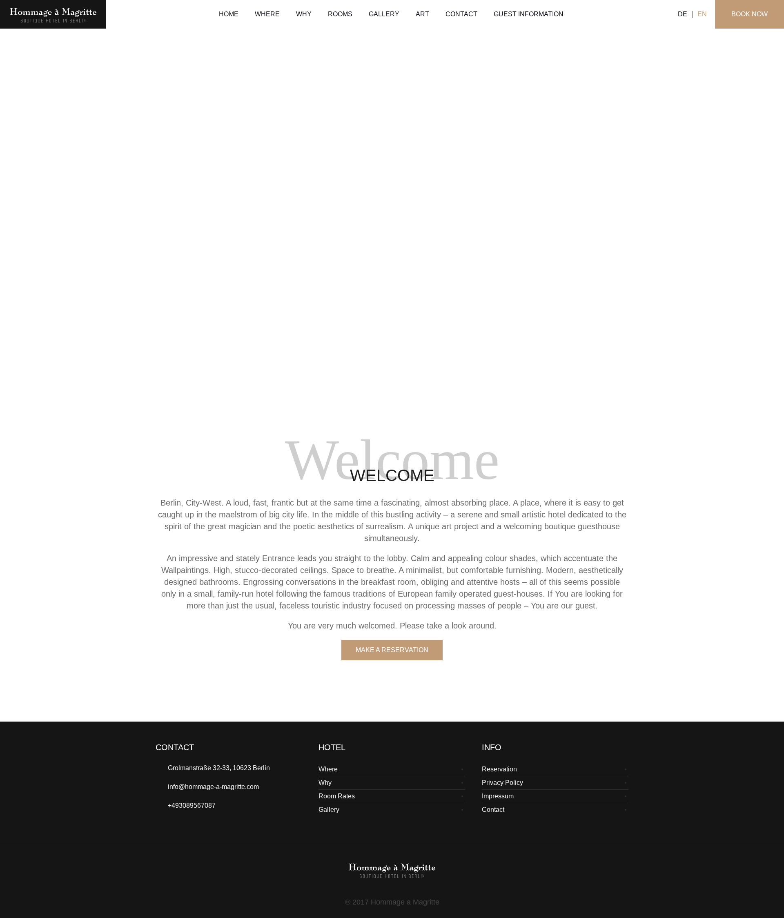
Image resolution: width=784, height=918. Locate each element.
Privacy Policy (502, 782)
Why (325, 782)
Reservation (499, 769)
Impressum (498, 796)
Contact (493, 809)
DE (682, 14)
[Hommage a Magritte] (392, 870)
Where (328, 769)
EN (702, 14)
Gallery (328, 809)
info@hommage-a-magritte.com (213, 786)
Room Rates (336, 796)
